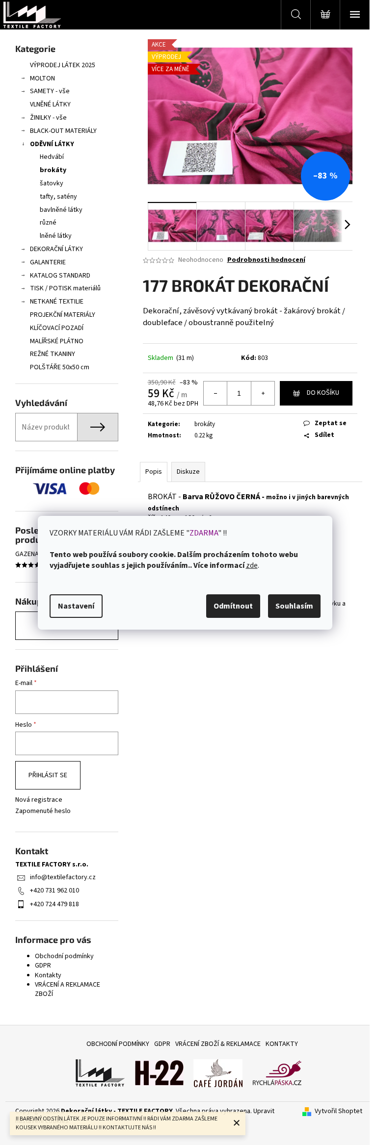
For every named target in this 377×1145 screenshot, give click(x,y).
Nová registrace (38, 800)
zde (252, 565)
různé (48, 223)
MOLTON (42, 78)
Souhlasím (294, 606)
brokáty (53, 170)
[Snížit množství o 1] (215, 393)
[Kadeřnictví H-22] (159, 1073)
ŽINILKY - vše (48, 118)
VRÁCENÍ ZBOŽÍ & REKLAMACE (218, 1044)
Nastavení (76, 606)
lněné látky (56, 236)
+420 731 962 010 (54, 890)
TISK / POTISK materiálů (65, 288)
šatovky (51, 183)
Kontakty (48, 975)
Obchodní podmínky (64, 956)
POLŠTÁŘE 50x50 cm (59, 367)
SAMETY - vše (50, 91)
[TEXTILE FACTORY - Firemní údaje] (100, 1073)
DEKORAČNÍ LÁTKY (56, 249)
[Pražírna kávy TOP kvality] (217, 1073)
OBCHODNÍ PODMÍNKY (117, 1044)
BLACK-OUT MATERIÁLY (63, 131)
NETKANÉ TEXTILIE (56, 301)
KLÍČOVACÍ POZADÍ (56, 328)
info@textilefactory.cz (63, 877)
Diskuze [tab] (188, 472)
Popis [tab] (153, 472)
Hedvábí (52, 157)
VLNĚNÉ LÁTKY (50, 104)
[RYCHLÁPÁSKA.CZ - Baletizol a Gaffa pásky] (276, 1073)
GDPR (43, 965)
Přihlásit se (47, 775)
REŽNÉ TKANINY (52, 354)
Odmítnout (233, 606)
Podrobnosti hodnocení (266, 260)
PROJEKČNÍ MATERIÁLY (62, 315)
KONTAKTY (282, 1044)
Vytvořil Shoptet (338, 1111)
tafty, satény (58, 197)
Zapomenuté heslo (43, 811)
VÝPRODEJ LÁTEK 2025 (62, 65)
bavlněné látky (61, 210)
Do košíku (323, 393)
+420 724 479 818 (54, 904)
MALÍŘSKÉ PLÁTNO (56, 341)
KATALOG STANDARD (60, 275)
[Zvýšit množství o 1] (262, 393)
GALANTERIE (48, 262)
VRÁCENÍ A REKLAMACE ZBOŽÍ (67, 989)
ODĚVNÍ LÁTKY (52, 144)
